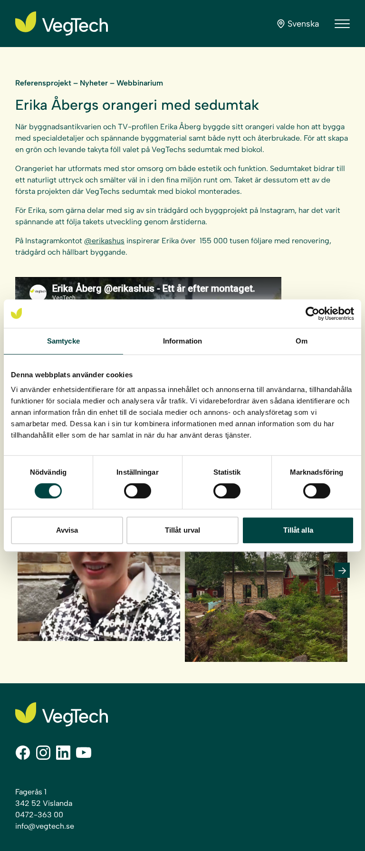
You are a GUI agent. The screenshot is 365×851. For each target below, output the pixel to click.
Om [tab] (301, 341)
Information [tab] (182, 341)
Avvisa (67, 530)
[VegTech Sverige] (61, 23)
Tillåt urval (182, 530)
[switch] (137, 490)
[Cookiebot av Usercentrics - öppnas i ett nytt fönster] (312, 313)
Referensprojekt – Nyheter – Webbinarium (89, 82)
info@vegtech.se (44, 826)
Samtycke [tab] (63, 341)
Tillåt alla (298, 530)
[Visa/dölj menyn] (342, 23)
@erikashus (104, 240)
